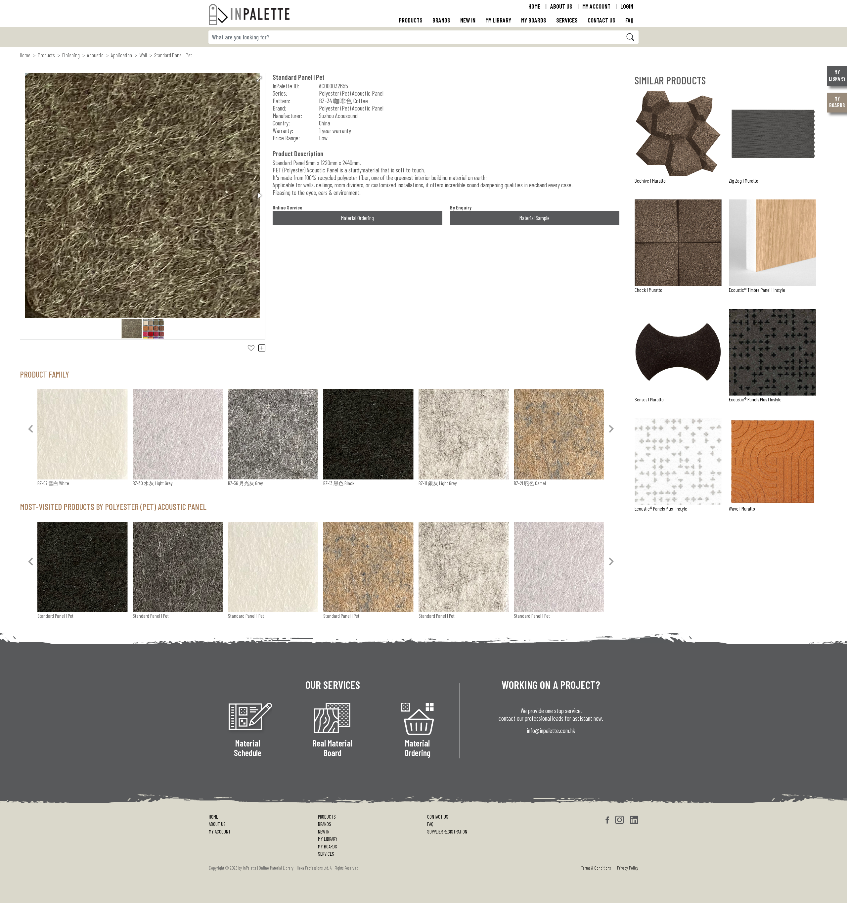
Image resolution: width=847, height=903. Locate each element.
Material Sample (534, 217)
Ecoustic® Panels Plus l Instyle (755, 399)
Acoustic (95, 55)
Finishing (71, 55)
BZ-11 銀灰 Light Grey (438, 483)
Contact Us (601, 20)
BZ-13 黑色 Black (338, 483)
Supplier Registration (447, 832)
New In (324, 832)
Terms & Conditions (596, 868)
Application (121, 55)
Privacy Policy (627, 868)
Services (326, 854)
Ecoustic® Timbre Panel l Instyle (757, 290)
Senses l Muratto (649, 399)
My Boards (533, 20)
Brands (441, 20)
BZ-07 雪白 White (53, 483)
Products (46, 55)
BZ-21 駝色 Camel (530, 483)
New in (467, 20)
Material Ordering (357, 217)
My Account (596, 6)
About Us (561, 6)
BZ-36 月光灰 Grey (245, 483)
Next (612, 428)
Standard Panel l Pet (55, 616)
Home (534, 6)
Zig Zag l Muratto (743, 181)
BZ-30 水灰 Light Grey (153, 483)
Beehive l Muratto (650, 181)
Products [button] (411, 20)
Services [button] (567, 20)
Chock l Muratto (648, 290)
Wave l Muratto (742, 509)
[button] (259, 79)
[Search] (630, 37)
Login (626, 6)
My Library (498, 20)
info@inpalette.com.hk (551, 730)
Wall (143, 55)
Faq (629, 20)
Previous (31, 428)
